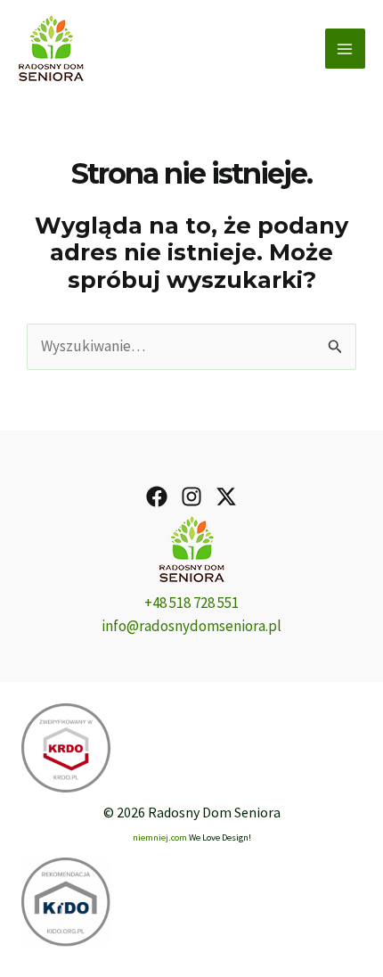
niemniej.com (160, 837)
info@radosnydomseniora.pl (191, 626)
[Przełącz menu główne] (345, 49)
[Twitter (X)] (226, 496)
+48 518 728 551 (191, 602)
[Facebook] (156, 496)
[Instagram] (191, 496)
